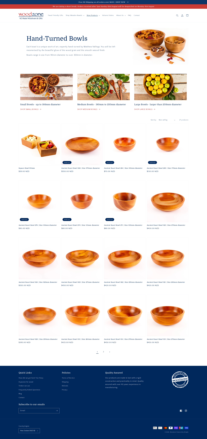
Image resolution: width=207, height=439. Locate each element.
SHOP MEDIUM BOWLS (87, 109)
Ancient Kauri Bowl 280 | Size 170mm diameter (166, 168)
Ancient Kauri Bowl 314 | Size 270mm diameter (123, 339)
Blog (20, 394)
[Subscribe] (56, 410)
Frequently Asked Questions (29, 390)
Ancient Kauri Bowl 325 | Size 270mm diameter (166, 225)
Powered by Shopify (182, 432)
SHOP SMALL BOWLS (29, 109)
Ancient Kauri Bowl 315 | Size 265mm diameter (80, 339)
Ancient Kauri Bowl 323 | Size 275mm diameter (80, 282)
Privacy (64, 390)
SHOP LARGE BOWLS (143, 109)
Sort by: (154, 120)
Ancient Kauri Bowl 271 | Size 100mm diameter (123, 225)
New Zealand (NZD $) (27, 431)
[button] (74, 15)
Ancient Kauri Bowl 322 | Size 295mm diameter (123, 282)
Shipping (65, 382)
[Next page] (109, 351)
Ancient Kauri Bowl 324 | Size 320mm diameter (38, 282)
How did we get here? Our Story (31, 378)
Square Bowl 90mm (27, 168)
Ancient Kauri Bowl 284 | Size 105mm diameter (123, 168)
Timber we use (24, 386)
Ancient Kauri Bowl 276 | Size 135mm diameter (38, 225)
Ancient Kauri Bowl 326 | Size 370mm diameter (80, 168)
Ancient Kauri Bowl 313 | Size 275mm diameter (166, 339)
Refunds (65, 386)
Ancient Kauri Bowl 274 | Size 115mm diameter (80, 225)
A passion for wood (26, 382)
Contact (22, 397)
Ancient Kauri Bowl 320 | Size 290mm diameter (38, 339)
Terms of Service (68, 378)
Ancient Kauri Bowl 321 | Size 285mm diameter (166, 282)
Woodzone (173, 432)
